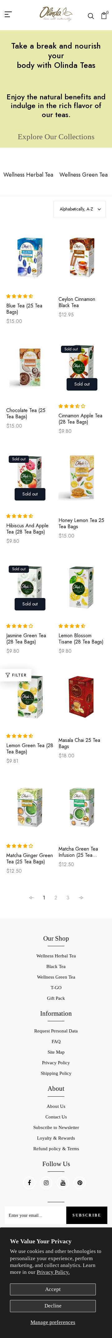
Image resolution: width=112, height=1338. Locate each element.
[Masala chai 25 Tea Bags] (82, 700)
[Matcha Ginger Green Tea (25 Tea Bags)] (30, 810)
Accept (53, 1289)
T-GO (56, 987)
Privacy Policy (56, 1062)
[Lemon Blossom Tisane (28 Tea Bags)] (82, 590)
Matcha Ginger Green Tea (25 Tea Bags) (29, 858)
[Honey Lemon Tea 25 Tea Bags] (82, 480)
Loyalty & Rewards (56, 1138)
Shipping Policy (56, 1073)
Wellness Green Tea (56, 977)
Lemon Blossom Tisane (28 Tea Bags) (81, 639)
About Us (56, 1106)
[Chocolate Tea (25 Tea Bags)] (30, 370)
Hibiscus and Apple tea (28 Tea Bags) (27, 529)
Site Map (56, 1052)
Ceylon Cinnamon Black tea (76, 302)
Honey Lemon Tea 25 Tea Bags (81, 523)
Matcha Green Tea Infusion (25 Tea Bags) (78, 852)
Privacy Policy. (53, 1272)
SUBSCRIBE (86, 1215)
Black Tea (56, 966)
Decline (53, 1306)
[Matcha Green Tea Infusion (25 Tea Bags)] (82, 810)
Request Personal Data (56, 1030)
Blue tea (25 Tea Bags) (24, 309)
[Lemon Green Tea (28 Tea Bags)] (30, 700)
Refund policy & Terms (56, 1148)
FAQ (56, 1041)
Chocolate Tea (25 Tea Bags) (25, 413)
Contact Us (56, 1116)
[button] (20, 296)
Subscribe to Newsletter (56, 1127)
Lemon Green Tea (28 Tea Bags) (29, 749)
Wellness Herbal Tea (56, 955)
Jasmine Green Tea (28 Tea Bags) (26, 639)
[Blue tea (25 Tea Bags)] (30, 260)
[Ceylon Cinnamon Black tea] (82, 260)
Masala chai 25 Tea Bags (79, 743)
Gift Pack (56, 998)
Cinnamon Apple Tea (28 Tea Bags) (80, 419)
